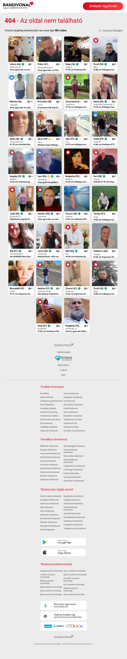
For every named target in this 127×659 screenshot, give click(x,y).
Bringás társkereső (48, 450)
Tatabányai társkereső (73, 521)
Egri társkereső (46, 507)
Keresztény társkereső (73, 405)
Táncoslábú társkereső (73, 456)
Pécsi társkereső (47, 530)
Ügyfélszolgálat (63, 352)
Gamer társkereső (48, 461)
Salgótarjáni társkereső (73, 496)
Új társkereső (69, 401)
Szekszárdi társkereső (73, 504)
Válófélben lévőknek (48, 427)
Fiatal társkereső (71, 408)
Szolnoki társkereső (72, 513)
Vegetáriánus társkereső (74, 466)
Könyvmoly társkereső (49, 472)
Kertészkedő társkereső (50, 468)
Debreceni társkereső (49, 504)
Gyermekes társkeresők (74, 481)
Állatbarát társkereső (49, 446)
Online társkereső (71, 393)
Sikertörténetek (46, 397)
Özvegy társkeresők (72, 477)
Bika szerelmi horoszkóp (50, 594)
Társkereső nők (70, 423)
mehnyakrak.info (61, 606)
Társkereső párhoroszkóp (56, 564)
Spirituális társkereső (49, 480)
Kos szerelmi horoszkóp (74, 584)
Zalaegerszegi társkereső (75, 528)
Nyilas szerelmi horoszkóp (75, 575)
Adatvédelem (63, 365)
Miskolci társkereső (48, 522)
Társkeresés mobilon (49, 416)
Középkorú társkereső (73, 416)
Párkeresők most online (50, 420)
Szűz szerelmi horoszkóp (74, 571)
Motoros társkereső (48, 476)
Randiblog (44, 393)
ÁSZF (63, 375)
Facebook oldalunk (48, 408)
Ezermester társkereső (50, 453)
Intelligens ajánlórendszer (51, 401)
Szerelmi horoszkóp (48, 412)
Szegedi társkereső (72, 500)
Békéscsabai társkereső (50, 496)
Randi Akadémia (47, 405)
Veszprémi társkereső (73, 525)
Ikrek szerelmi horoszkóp (51, 587)
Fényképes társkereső (73, 397)
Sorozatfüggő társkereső (74, 446)
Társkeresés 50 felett (73, 420)
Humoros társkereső (49, 465)
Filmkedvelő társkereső (50, 457)
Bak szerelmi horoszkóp (50, 591)
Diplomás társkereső (49, 431)
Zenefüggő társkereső (73, 470)
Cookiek (63, 370)
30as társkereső (71, 412)
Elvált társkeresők (71, 473)
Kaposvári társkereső (49, 515)
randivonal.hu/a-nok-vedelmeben (68, 617)
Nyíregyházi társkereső (50, 526)
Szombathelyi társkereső (74, 517)
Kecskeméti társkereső (50, 518)
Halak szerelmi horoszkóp (51, 571)
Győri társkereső (47, 511)
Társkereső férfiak (71, 427)
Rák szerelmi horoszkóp (74, 594)
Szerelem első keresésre (74, 431)
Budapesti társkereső (49, 500)
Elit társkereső (46, 423)
